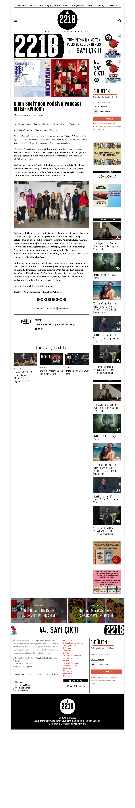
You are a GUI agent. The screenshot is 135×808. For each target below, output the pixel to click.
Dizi (39, 5)
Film (31, 5)
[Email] (83, 686)
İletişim (54, 674)
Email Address (100, 107)
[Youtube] (80, 686)
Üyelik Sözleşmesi (100, 123)
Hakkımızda (19, 674)
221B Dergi (100, 5)
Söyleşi (48, 5)
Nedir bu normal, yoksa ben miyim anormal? (51, 372)
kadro (55, 250)
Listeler (57, 5)
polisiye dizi (51, 308)
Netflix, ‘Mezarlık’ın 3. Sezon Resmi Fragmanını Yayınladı (105, 338)
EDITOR (38, 320)
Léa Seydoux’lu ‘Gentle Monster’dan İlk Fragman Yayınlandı (106, 246)
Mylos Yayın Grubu (58, 720)
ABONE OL (109, 118)
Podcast (66, 5)
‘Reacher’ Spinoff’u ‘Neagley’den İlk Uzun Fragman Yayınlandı (104, 369)
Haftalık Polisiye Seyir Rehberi (77, 372)
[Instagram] (67, 686)
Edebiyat (21, 5)
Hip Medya (80, 723)
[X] (71, 686)
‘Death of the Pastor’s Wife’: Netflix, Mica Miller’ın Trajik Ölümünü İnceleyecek (105, 308)
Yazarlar (90, 5)
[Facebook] (74, 686)
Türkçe (112, 5)
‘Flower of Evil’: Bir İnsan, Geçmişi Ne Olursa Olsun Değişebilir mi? (24, 376)
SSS (46, 674)
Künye (29, 674)
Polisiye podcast (64, 308)
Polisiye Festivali (78, 5)
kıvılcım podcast (38, 308)
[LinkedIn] (77, 686)
